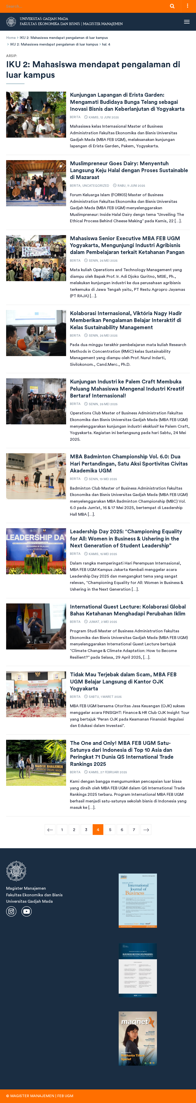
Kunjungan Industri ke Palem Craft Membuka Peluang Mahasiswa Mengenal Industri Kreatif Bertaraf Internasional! (127, 389)
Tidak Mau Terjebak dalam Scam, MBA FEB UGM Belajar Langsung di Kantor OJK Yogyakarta (123, 681)
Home (11, 38)
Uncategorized (95, 185)
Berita (75, 117)
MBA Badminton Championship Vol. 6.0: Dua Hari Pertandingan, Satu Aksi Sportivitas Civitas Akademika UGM (129, 463)
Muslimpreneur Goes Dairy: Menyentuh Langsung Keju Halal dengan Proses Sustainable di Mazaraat (129, 170)
